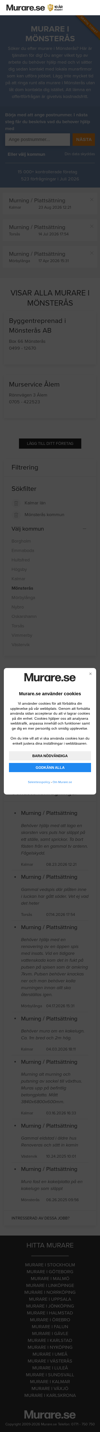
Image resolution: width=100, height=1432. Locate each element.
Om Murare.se (62, 782)
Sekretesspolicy (39, 782)
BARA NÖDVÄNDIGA (50, 756)
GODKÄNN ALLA (50, 767)
